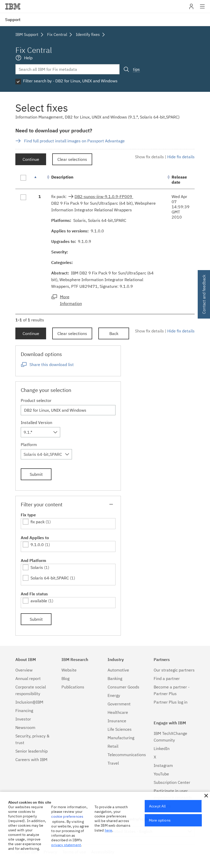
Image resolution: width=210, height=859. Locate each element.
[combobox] (40, 432)
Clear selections (72, 159)
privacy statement (66, 845)
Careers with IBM (31, 759)
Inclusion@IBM (29, 702)
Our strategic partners (174, 670)
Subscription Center (172, 782)
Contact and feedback (203, 294)
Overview (24, 670)
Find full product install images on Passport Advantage (74, 140)
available (38, 600)
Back (113, 333)
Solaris (36, 567)
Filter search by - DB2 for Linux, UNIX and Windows (70, 80)
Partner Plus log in (170, 702)
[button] (206, 795)
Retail (113, 746)
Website (69, 670)
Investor (23, 719)
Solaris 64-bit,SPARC (49, 577)
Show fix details (149, 156)
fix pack (37, 521)
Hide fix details (181, 156)
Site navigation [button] (202, 9)
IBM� (12, 6)
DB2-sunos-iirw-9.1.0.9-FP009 (104, 196)
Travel (113, 763)
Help (28, 57)
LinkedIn (162, 748)
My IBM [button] (191, 8)
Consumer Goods (123, 686)
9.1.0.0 (37, 544)
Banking (115, 678)
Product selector (36, 400)
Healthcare (118, 712)
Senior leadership (31, 751)
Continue (31, 159)
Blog (65, 678)
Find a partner (167, 678)
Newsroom (25, 727)
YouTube (161, 773)
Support (12, 19)
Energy (114, 695)
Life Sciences (120, 729)
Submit (36, 474)
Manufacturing (121, 737)
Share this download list (51, 364)
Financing (24, 710)
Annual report (28, 678)
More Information (71, 300)
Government (119, 703)
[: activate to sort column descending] (39, 179)
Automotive (118, 670)
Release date (179, 179)
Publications (72, 686)
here (108, 830)
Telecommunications (127, 754)
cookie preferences (67, 816)
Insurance (117, 720)
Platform (29, 444)
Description (62, 177)
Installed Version (36, 422)
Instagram (163, 765)
